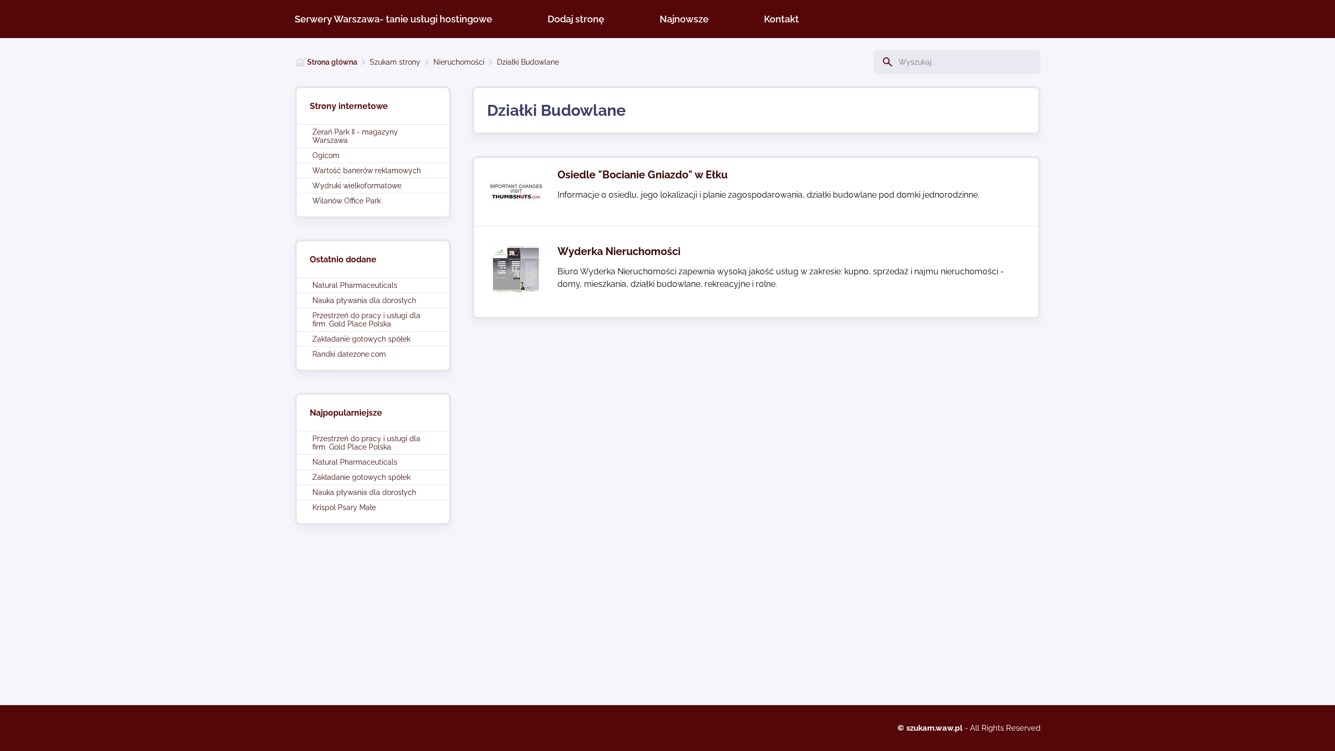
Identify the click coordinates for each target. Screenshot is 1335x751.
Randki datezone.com (349, 354)
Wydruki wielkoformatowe (357, 185)
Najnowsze (684, 19)
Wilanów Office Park (346, 201)
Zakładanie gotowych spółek (361, 339)
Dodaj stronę (576, 19)
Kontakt (781, 19)
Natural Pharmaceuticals (354, 285)
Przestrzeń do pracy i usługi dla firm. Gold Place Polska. (366, 319)
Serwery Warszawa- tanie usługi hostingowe (393, 19)
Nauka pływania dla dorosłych (364, 300)
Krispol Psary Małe (344, 507)
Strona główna (332, 62)
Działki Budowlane (528, 62)
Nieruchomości (458, 62)
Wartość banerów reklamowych (366, 170)
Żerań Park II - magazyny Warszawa (355, 136)
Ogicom (325, 155)
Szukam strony (395, 62)
